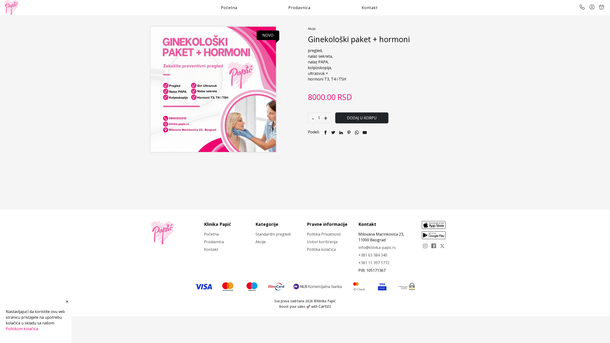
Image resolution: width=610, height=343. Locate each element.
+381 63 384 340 (372, 255)
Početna (229, 7)
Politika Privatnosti (324, 234)
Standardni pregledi (273, 234)
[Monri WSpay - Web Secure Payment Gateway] (406, 286)
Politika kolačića (321, 249)
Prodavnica (299, 7)
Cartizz (325, 306)
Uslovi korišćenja (322, 241)
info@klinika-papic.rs (377, 247)
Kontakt (370, 7)
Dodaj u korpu (362, 118)
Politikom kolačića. (22, 328)
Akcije (312, 29)
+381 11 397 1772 (373, 262)
